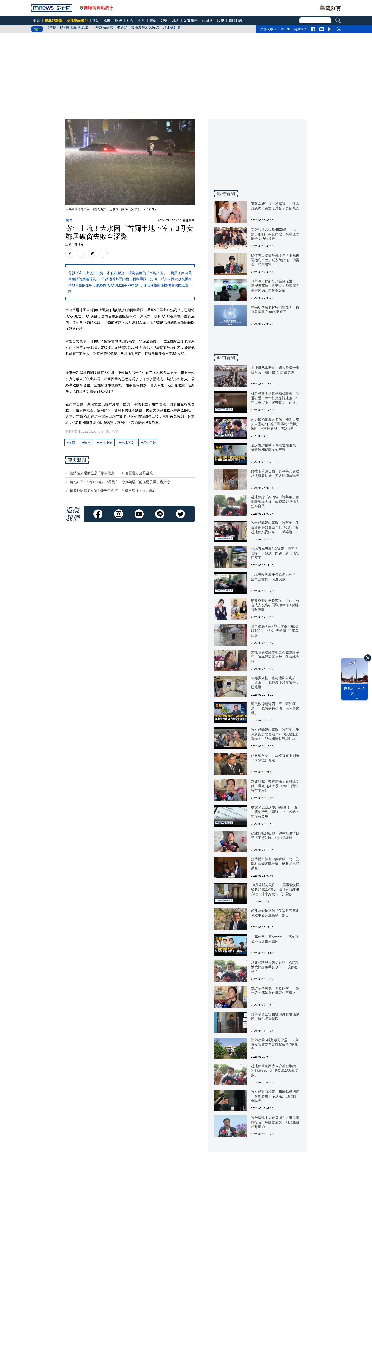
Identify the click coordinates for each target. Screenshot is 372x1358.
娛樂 (164, 20)
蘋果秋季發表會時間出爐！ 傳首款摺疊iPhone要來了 (89, 29)
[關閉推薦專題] (367, 657)
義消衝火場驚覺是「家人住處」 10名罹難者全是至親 (111, 473)
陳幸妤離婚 (53, 20)
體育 (153, 20)
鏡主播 (285, 29)
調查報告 (191, 20)
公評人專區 (268, 29)
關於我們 (300, 29)
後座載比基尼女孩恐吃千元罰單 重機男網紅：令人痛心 (113, 490)
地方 (175, 20)
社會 (130, 20)
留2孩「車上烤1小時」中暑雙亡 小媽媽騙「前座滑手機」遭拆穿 (120, 481)
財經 (118, 20)
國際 (107, 20)
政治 (95, 20)
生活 (141, 20)
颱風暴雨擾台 (77, 20)
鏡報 (220, 20)
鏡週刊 (207, 20)
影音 (36, 20)
